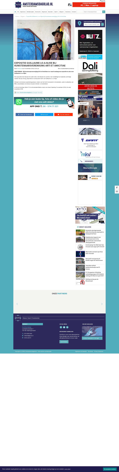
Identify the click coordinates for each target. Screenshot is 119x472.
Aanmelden (64, 342)
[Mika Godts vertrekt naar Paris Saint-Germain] (80, 254)
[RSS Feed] (67, 327)
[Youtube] (64, 327)
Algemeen (23, 11)
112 (18, 11)
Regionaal (44, 11)
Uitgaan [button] (61, 11)
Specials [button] (50, 11)
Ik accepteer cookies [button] (110, 469)
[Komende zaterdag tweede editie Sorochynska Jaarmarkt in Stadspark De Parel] (80, 232)
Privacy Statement (98, 351)
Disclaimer (90, 351)
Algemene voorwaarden (81, 351)
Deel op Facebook (26, 114)
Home (17, 16)
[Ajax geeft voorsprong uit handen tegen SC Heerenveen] (80, 261)
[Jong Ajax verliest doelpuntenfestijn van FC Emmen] (80, 268)
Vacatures (68, 11)
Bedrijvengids (30, 11)
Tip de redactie (64, 114)
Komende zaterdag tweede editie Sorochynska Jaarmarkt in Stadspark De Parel (95, 232)
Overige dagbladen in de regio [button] (91, 338)
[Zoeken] (103, 12)
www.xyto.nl (27, 337)
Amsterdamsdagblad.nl (38, 4)
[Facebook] (61, 327)
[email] (117, 192)
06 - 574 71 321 (50, 106)
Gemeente (38, 11)
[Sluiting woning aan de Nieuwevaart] (80, 281)
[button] (15, 304)
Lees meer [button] (67, 469)
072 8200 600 (28, 333)
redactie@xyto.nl (28, 335)
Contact (74, 11)
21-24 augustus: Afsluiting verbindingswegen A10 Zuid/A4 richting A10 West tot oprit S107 (95, 274)
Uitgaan (22, 16)
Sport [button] (55, 11)
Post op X (45, 114)
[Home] (15, 12)
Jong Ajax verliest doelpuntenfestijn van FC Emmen (93, 267)
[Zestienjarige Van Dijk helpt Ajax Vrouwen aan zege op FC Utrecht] (80, 247)
